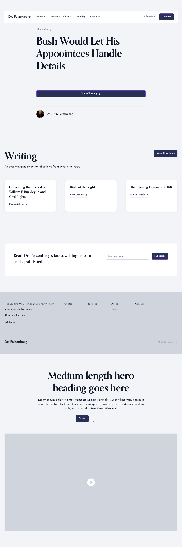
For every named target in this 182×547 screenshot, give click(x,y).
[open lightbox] (91, 482)
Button (82, 418)
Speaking (80, 17)
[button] (41, 17)
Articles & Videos (61, 17)
